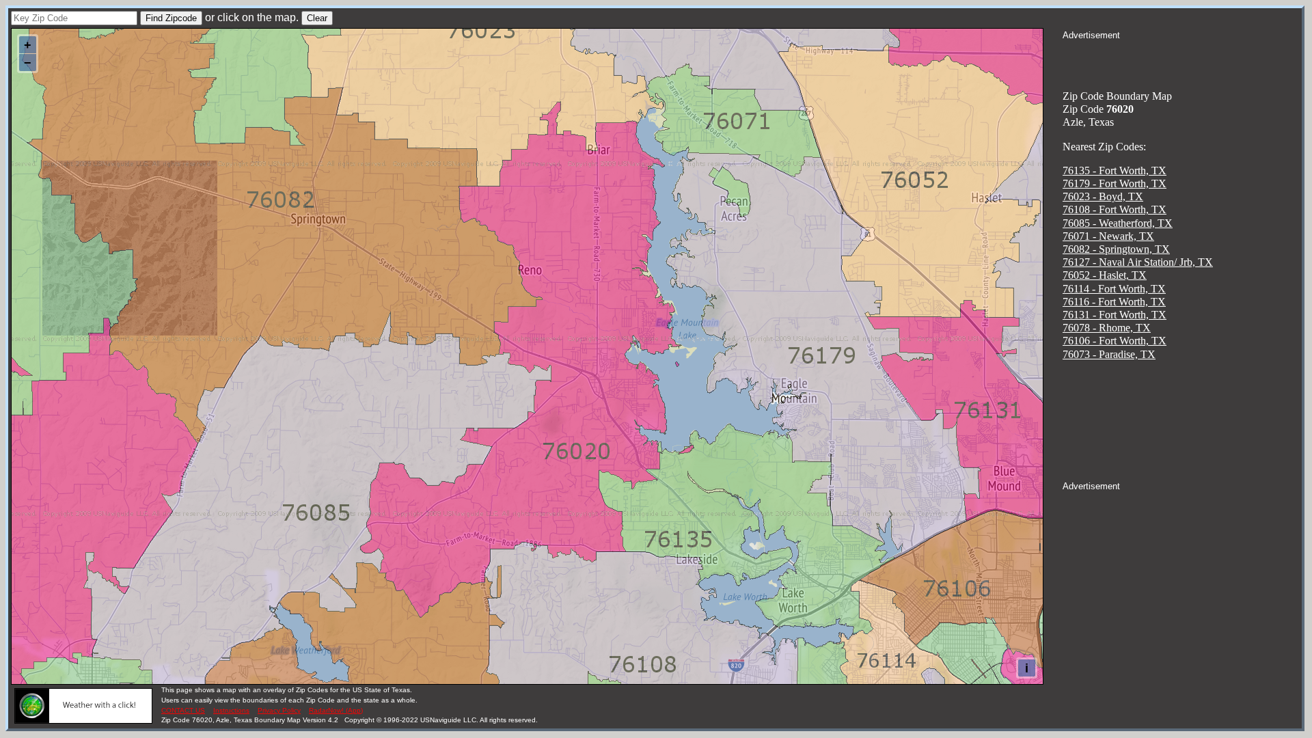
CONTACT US (183, 710)
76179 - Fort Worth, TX (1114, 183)
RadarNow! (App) (336, 710)
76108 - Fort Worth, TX (1114, 209)
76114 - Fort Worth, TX (1114, 289)
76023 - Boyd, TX (1103, 196)
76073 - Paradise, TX (1109, 354)
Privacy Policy (279, 710)
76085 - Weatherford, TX (1118, 223)
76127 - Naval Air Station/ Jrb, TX (1138, 262)
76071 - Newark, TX (1108, 236)
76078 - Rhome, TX (1107, 327)
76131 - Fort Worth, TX (1114, 314)
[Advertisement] (1182, 59)
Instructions (231, 710)
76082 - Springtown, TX (1116, 249)
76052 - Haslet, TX (1105, 275)
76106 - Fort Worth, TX (1114, 340)
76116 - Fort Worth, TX (1114, 302)
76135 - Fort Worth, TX (1114, 170)
